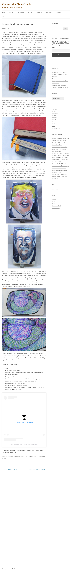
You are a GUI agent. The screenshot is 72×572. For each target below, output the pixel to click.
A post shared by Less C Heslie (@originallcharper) (24, 444)
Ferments (30, 12)
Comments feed (56, 206)
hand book (28, 456)
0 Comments (5, 28)
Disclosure (21, 12)
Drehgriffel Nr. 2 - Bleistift (58, 174)
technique (55, 122)
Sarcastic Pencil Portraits (10, 469)
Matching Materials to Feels (59, 72)
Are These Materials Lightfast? (60, 87)
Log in (53, 201)
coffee (53, 111)
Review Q (58, 12)
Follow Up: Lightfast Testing (37, 469)
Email (53, 47)
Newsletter (48, 12)
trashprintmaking (56, 124)
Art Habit (54, 109)
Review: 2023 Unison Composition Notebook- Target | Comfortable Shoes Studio (61, 155)
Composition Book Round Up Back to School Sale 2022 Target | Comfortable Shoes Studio (60, 166)
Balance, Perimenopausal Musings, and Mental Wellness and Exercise (60, 81)
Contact (11, 12)
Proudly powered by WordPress (9, 569)
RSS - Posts (55, 189)
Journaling (55, 115)
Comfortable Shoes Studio (16, 4)
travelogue (41, 456)
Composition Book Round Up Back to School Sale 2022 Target (60, 159)
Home (3, 12)
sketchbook (34, 456)
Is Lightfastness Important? (59, 85)
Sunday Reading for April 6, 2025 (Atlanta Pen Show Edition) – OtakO (60, 141)
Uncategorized (56, 128)
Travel (53, 126)
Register (54, 199)
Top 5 (3, 16)
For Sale (39, 12)
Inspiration (55, 113)
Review (17, 456)
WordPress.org (56, 208)
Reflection (55, 117)
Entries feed (55, 204)
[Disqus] (24, 494)
